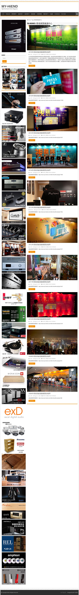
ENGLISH (8, 14)
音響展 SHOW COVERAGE (51, 54)
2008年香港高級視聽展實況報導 (39, 356)
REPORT (44, 54)
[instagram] (65, 592)
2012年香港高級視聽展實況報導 (39, 245)
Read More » (31, 65)
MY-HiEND (10, 6)
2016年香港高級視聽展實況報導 (39, 96)
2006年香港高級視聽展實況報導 (39, 393)
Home (29, 19)
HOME (3, 13)
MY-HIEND (75, 592)
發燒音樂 (33, 14)
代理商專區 (39, 14)
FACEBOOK (57, 14)
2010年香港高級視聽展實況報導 (39, 319)
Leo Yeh (30, 54)
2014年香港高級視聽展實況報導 (39, 170)
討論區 (51, 14)
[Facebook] (62, 592)
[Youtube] (64, 592)
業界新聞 (14, 14)
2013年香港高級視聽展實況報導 (39, 207)
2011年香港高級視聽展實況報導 (39, 282)
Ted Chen (31, 209)
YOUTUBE (63, 14)
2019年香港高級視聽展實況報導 (39, 52)
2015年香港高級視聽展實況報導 (39, 133)
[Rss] (61, 592)
